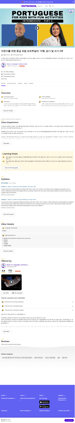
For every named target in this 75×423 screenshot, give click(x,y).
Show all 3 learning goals (11, 167)
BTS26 (40, 1)
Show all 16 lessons (8, 214)
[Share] (69, 10)
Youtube (6, 243)
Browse (39, 6)
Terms (48, 1)
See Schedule (69, 420)
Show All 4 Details (8, 110)
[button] (37, 302)
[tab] (3, 83)
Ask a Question (18, 293)
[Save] (73, 10)
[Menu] (52, 6)
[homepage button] (29, 6)
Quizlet (5, 242)
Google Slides (7, 245)
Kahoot (6, 240)
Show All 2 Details (8, 251)
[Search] (50, 6)
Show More (6, 143)
